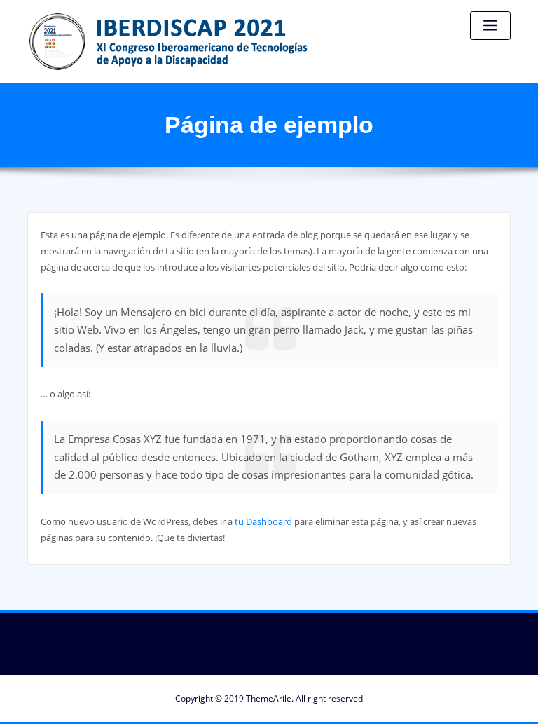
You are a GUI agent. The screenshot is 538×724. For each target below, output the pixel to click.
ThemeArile (268, 698)
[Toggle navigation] (490, 25)
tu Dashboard (263, 521)
